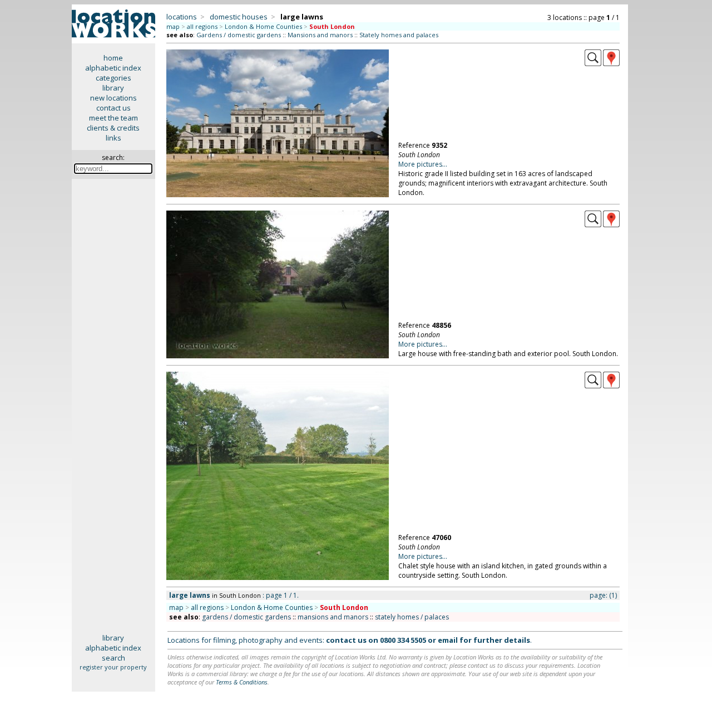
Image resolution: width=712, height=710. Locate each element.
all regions (202, 26)
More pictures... (422, 164)
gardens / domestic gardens (246, 617)
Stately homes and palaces (398, 35)
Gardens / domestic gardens (238, 35)
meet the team (113, 118)
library (113, 88)
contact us (113, 108)
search (113, 658)
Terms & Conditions (242, 682)
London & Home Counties (263, 26)
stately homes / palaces (412, 617)
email (448, 640)
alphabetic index (113, 68)
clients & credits (113, 128)
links (113, 138)
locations (181, 17)
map (173, 26)
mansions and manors (333, 617)
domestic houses (239, 17)
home (113, 58)
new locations (113, 98)
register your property (113, 667)
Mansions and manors (320, 35)
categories (113, 78)
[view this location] (593, 63)
